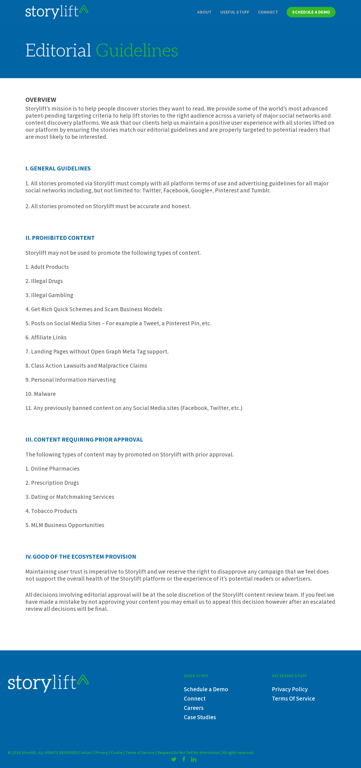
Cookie (117, 752)
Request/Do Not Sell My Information (188, 752)
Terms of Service (140, 752)
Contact (86, 752)
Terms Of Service (293, 698)
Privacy (101, 752)
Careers (194, 707)
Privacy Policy (290, 689)
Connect (195, 698)
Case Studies (200, 717)
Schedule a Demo (206, 689)
